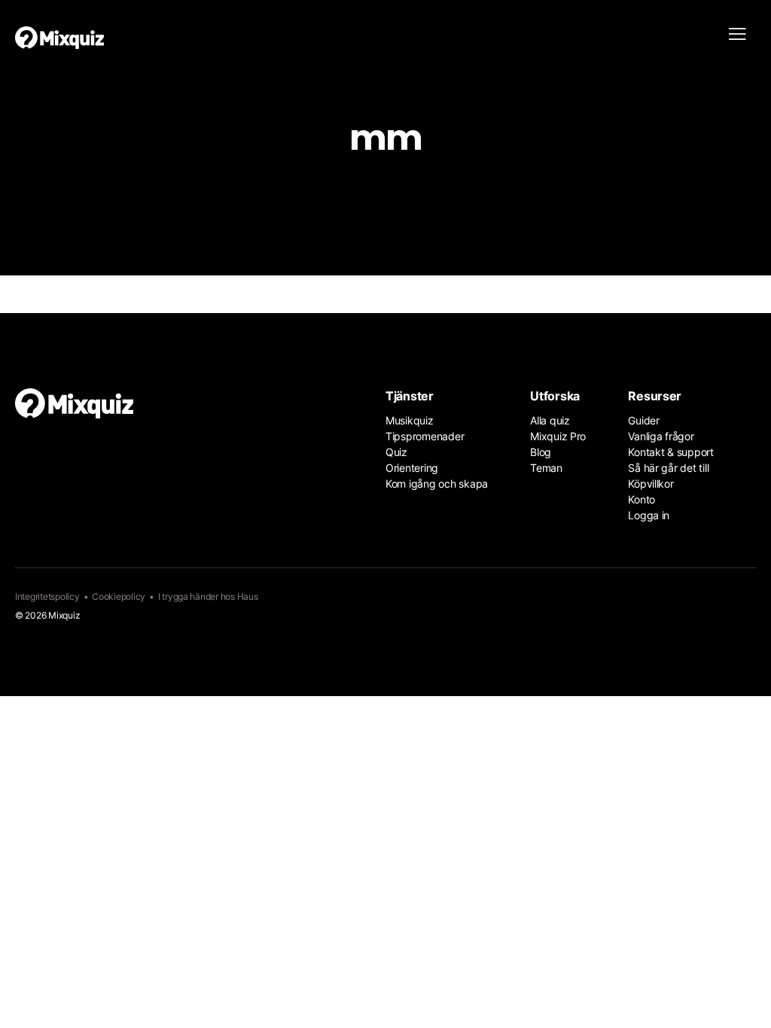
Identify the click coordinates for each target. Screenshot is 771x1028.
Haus (247, 596)
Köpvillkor (650, 483)
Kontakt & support (671, 452)
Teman (546, 467)
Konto (641, 499)
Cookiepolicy (118, 596)
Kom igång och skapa (437, 483)
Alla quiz (550, 420)
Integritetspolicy (47, 596)
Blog (540, 452)
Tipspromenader (425, 436)
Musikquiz (410, 420)
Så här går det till (668, 467)
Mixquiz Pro (558, 436)
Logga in (648, 515)
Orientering (412, 467)
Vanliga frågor (660, 436)
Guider (643, 420)
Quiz (396, 452)
